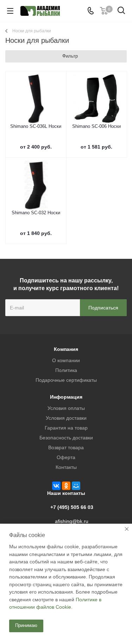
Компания (66, 349)
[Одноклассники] (66, 486)
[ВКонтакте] (56, 486)
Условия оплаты (66, 408)
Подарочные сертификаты (66, 380)
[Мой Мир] (76, 486)
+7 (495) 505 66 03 (71, 507)
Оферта (66, 457)
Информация (66, 397)
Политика (66, 370)
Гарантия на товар (66, 428)
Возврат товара (66, 447)
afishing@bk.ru (71, 521)
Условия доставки (66, 418)
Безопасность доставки (66, 437)
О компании (66, 360)
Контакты (66, 467)
